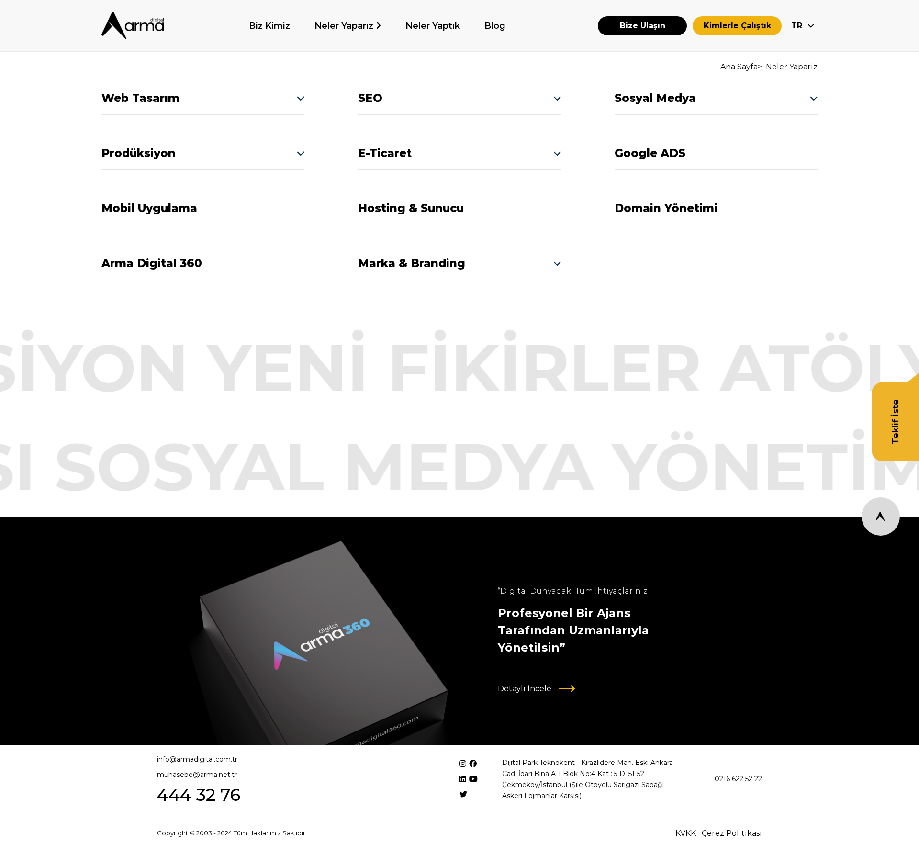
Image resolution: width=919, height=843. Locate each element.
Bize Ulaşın (642, 25)
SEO (370, 98)
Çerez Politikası (732, 833)
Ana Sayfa (739, 66)
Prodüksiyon (138, 153)
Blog (494, 26)
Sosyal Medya (655, 98)
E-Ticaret (385, 153)
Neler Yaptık (432, 26)
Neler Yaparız (345, 26)
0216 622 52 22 (738, 779)
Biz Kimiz (269, 26)
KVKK (685, 833)
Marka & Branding (411, 263)
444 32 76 (198, 794)
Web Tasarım (140, 98)
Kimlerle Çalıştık (737, 25)
